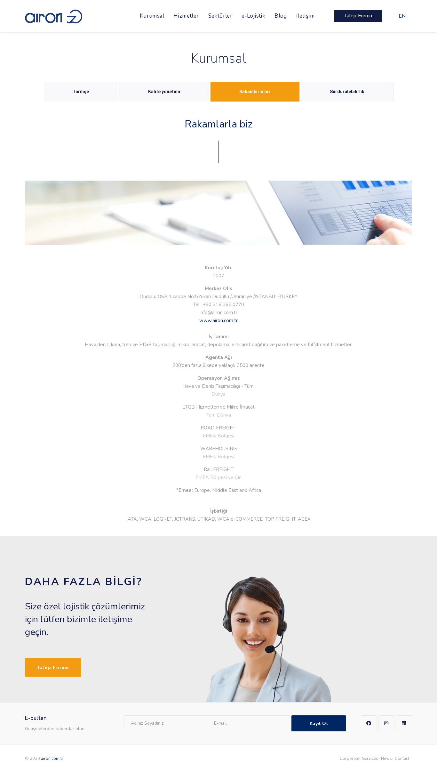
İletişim (305, 16)
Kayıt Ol (319, 723)
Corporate (349, 758)
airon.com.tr (52, 758)
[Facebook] (369, 723)
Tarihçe (81, 91)
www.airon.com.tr (218, 320)
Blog (280, 16)
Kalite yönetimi (164, 91)
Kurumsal (152, 16)
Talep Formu (53, 667)
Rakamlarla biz (255, 91)
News (386, 758)
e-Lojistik (253, 16)
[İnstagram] (386, 723)
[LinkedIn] (404, 723)
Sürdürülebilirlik (347, 91)
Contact (402, 758)
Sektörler (220, 16)
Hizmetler (186, 16)
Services (370, 758)
